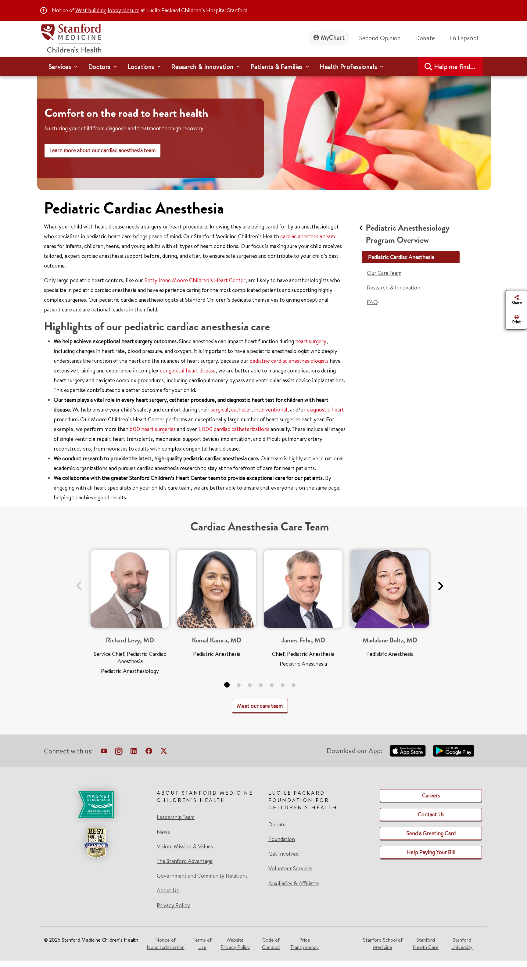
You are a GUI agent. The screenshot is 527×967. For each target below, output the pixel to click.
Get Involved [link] (283, 853)
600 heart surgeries (153, 429)
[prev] (79, 582)
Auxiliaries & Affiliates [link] (293, 883)
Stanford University (461, 943)
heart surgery (310, 341)
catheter (241, 409)
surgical (219, 409)
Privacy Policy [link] (173, 905)
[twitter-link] (163, 752)
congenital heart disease (188, 370)
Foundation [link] (281, 839)
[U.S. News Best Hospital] (96, 843)
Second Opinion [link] (380, 38)
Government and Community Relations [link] (202, 875)
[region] (264, 129)
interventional (270, 409)
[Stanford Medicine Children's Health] (70, 37)
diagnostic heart (325, 409)
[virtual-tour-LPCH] (104, 752)
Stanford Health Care (426, 943)
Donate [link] (425, 38)
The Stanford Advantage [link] (185, 861)
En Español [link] (464, 38)
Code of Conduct (271, 943)
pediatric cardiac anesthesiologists (288, 361)
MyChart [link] (333, 37)
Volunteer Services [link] (290, 868)
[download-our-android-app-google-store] (453, 751)
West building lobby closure (107, 10)
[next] (440, 582)
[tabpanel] (130, 614)
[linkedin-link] (134, 752)
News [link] (163, 832)
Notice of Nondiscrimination (166, 943)
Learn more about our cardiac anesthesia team (102, 150)
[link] (466, 38)
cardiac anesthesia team (307, 236)
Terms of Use (202, 943)
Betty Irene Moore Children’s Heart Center (195, 280)
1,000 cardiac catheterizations (233, 429)
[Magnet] (96, 804)
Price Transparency (304, 943)
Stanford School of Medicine (383, 943)
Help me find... (454, 67)
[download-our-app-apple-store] (407, 751)
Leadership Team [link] (176, 817)
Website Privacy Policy (235, 943)
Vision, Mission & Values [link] (185, 846)
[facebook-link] (149, 752)
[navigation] (263, 66)
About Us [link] (168, 890)
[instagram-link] (118, 752)
